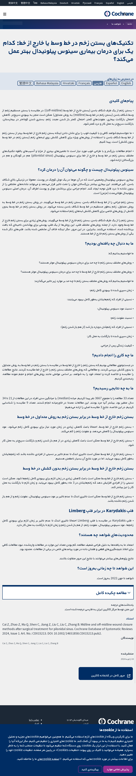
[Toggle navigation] (4, 14)
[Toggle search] (124, 14)
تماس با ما (34, 719)
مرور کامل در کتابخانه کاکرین (108, 675)
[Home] (119, 14)
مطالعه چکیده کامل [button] (111, 592)
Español (110, 2)
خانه (130, 23)
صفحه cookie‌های (48, 759)
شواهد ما (116, 23)
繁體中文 (25, 2)
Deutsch (64, 2)
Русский (87, 2)
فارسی (130, 2)
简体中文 (13, 2)
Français (99, 2)
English (120, 2)
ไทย (35, 2)
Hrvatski (75, 2)
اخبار (36, 723)
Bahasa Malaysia (49, 2)
